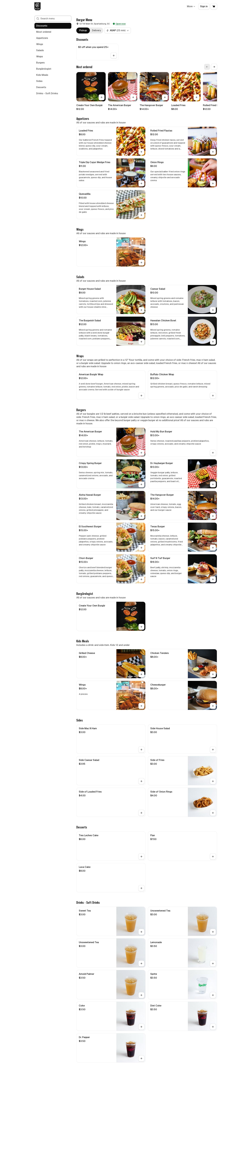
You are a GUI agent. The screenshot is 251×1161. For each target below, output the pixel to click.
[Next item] (214, 67)
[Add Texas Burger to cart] (213, 548)
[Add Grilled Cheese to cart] (141, 674)
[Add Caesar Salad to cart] (213, 310)
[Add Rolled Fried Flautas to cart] (213, 152)
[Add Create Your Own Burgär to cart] (101, 97)
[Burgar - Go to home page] (37, 6)
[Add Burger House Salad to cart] (141, 310)
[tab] (83, 30)
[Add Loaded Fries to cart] (196, 97)
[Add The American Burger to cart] (133, 97)
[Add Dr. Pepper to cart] (141, 1058)
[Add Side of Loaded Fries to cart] (141, 813)
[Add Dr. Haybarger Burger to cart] (213, 484)
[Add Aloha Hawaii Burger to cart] (141, 516)
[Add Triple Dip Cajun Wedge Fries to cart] (141, 183)
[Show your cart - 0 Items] (214, 6)
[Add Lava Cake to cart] (141, 888)
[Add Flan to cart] (213, 856)
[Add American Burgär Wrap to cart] (141, 395)
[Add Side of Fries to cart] (213, 781)
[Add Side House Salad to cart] (213, 749)
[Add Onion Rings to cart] (213, 183)
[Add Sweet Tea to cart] (141, 932)
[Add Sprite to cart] (213, 995)
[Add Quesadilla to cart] (141, 215)
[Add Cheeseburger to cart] (213, 706)
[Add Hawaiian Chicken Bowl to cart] (213, 342)
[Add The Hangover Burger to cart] (165, 97)
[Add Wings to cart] (141, 262)
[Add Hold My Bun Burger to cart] (213, 453)
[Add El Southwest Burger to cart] (141, 548)
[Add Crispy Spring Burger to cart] (141, 484)
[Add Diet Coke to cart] (213, 1027)
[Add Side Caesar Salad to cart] (141, 781)
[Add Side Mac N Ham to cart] (141, 749)
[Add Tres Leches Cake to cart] (141, 856)
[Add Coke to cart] (141, 1027)
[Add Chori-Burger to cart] (141, 579)
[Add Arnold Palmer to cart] (141, 995)
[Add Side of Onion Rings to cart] (213, 813)
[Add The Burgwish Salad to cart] (141, 342)
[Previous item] (207, 67)
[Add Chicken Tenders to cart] (213, 674)
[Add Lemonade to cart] (213, 963)
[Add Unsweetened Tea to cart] (213, 932)
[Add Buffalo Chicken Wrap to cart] (213, 395)
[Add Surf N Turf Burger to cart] (213, 579)
